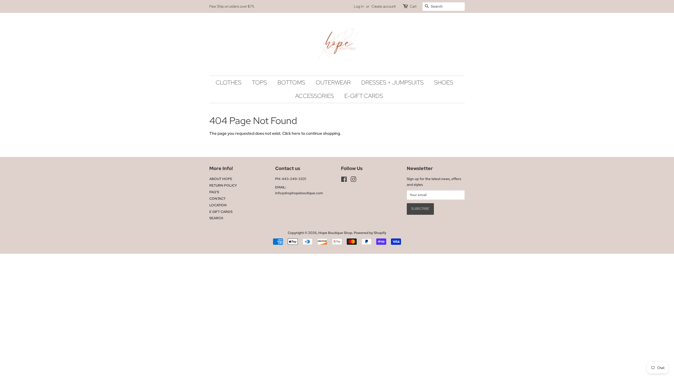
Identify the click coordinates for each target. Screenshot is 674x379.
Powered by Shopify (370, 233)
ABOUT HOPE (220, 179)
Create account (383, 6)
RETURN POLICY (223, 185)
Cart (413, 6)
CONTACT (217, 198)
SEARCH (216, 218)
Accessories (314, 96)
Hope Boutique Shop (335, 233)
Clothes (228, 82)
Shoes (443, 82)
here (296, 133)
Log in (359, 6)
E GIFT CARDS (220, 212)
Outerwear (333, 82)
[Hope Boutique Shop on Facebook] (344, 180)
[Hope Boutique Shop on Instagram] (353, 180)
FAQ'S (214, 192)
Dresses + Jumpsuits (392, 82)
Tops (259, 82)
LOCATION (218, 205)
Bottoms (291, 82)
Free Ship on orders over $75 (231, 6)
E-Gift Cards (363, 96)
